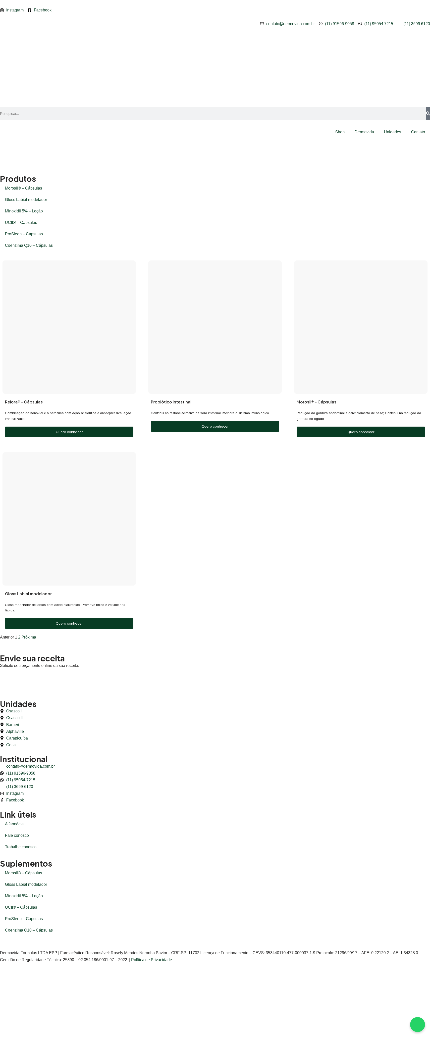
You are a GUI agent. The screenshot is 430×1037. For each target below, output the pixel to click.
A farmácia (14, 824)
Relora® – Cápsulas (24, 401)
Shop (340, 132)
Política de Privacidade (151, 960)
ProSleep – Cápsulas (24, 234)
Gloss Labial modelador (26, 200)
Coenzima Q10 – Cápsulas (29, 245)
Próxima (28, 637)
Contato (418, 132)
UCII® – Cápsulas (21, 222)
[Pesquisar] (428, 113)
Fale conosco (17, 835)
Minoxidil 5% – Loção (24, 211)
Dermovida (364, 132)
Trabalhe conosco (21, 847)
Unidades (392, 132)
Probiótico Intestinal (171, 401)
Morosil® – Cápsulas (23, 188)
